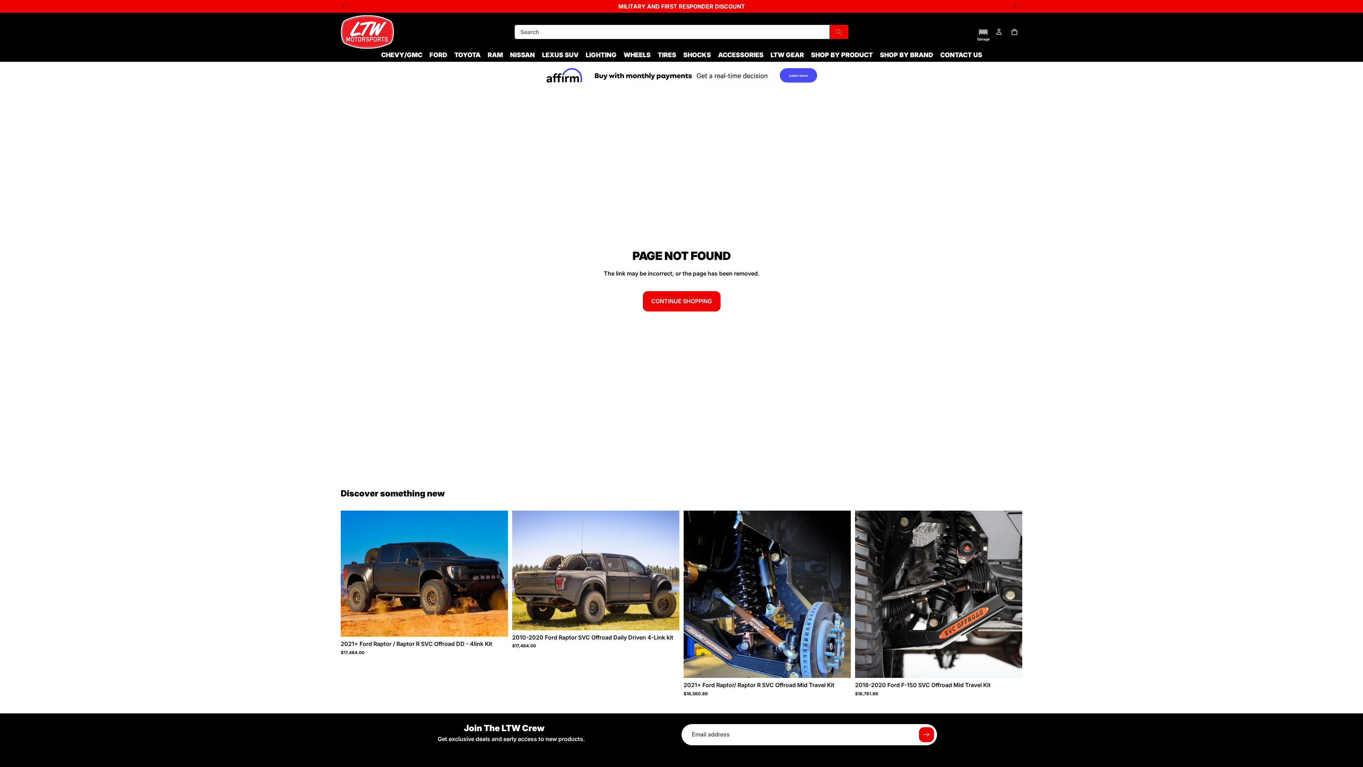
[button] (983, 35)
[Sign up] (926, 734)
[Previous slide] (351, 574)
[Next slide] (497, 574)
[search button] (839, 32)
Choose (674, 618)
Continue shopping (681, 301)
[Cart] (1014, 32)
